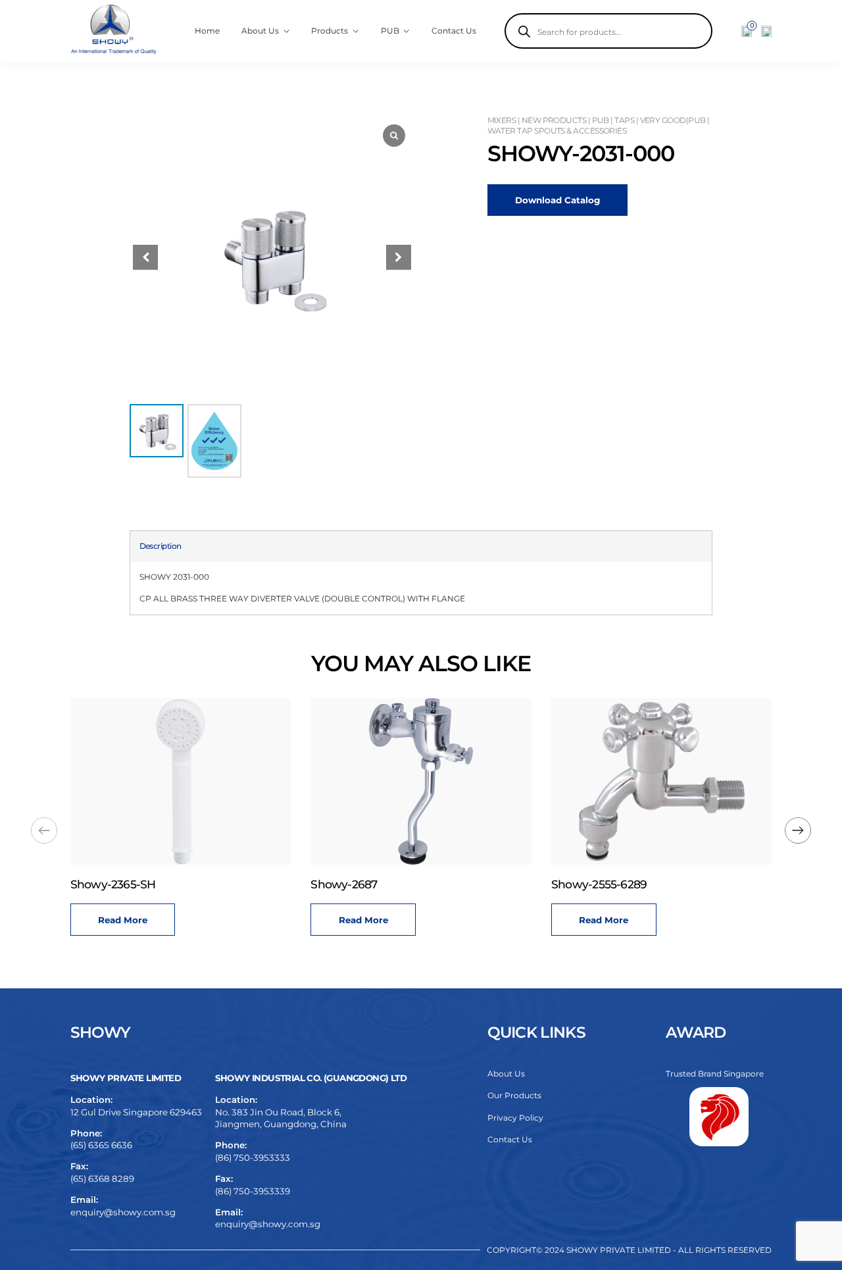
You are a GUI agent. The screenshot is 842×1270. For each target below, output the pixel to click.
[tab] (160, 546)
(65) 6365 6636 (101, 1145)
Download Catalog (557, 200)
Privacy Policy (515, 1118)
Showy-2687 (113, 884)
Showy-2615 (592, 884)
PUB (390, 31)
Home (207, 31)
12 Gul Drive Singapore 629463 (136, 1112)
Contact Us (454, 31)
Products (329, 31)
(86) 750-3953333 (252, 1157)
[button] (398, 257)
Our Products (514, 1095)
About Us (506, 1074)
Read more (132, 920)
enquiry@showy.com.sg (123, 1212)
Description (160, 546)
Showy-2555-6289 (368, 884)
